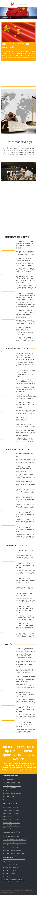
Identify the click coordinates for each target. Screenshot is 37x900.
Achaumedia (3, 892)
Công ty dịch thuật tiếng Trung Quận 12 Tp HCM (25, 484)
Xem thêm (18, 131)
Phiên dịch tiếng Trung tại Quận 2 (11, 819)
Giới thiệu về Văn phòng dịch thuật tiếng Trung (23, 469)
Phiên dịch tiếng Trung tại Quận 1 (11, 813)
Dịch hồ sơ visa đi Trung (17, 449)
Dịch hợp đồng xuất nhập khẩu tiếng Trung (14, 882)
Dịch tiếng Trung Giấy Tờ (9, 870)
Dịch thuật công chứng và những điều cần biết (25, 694)
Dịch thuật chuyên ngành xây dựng (11, 842)
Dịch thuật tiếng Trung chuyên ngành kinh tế (25, 405)
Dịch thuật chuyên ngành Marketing (12, 793)
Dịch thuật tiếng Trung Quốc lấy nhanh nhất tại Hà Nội (25, 580)
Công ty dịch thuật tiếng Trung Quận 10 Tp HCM (25, 499)
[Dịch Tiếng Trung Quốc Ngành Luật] (18, 111)
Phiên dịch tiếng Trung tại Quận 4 (11, 825)
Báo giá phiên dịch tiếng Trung (11, 810)
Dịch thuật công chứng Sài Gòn (11, 796)
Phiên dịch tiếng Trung (17, 348)
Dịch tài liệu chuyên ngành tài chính (12, 836)
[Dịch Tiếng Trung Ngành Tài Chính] (18, 216)
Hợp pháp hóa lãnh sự (16, 546)
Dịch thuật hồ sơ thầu (8, 779)
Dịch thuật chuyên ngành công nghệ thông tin (14, 839)
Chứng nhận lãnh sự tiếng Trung (11, 865)
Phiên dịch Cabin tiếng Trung (10, 807)
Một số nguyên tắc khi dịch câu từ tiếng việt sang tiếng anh (25, 679)
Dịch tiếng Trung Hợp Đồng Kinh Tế (12, 879)
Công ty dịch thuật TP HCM (10, 788)
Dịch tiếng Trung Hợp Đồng (10, 873)
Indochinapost (13, 892)
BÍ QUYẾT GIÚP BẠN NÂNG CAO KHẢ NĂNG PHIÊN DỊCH (25, 664)
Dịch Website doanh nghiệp (10, 791)
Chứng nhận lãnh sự (8, 862)
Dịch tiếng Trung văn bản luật (10, 867)
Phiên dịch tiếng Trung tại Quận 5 (11, 828)
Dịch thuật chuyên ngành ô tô (10, 845)
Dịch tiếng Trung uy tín (9, 785)
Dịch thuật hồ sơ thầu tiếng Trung (11, 782)
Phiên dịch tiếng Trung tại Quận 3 (11, 822)
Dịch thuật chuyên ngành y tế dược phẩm (13, 853)
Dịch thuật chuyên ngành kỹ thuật (11, 848)
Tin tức (8, 644)
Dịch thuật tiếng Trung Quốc (13, 890)
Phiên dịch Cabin (7, 816)
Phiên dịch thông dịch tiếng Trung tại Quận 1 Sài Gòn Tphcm (25, 433)
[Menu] (2, 4)
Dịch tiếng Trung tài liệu (9, 876)
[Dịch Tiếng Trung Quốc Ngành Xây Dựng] (18, 191)
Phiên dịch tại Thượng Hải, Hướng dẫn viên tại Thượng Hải (25, 390)
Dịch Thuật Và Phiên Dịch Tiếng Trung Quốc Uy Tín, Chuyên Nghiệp (18, 753)
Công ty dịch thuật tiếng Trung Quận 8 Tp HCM (25, 529)
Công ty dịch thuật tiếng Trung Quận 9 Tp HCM (25, 514)
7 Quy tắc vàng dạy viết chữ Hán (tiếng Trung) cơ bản (24, 724)
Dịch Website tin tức (8, 799)
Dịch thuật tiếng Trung (17, 237)
